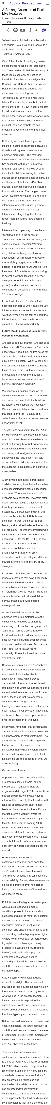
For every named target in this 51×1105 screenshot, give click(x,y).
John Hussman (13, 18)
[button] (8, 30)
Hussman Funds (32, 18)
